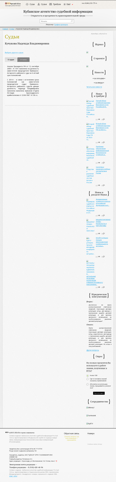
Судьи (44, 4)
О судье (11, 60)
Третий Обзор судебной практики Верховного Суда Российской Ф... (103, 104)
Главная (5, 29)
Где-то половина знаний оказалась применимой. (98, 380)
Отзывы (23, 60)
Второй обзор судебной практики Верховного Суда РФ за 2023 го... (103, 127)
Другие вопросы (92, 350)
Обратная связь (71, 433)
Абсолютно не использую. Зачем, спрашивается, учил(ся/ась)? (100, 386)
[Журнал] (87, 52)
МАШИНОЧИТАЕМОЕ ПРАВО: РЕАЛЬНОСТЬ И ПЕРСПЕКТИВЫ (103, 223)
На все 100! (93, 375)
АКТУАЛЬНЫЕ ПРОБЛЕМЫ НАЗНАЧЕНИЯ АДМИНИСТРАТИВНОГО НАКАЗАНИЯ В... (94, 280)
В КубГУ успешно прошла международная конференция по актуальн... (102, 242)
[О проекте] (87, 66)
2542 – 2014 (13, 476)
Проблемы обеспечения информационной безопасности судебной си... (102, 150)
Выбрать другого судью (14, 52)
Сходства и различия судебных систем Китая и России (103, 170)
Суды (32, 4)
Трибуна (57, 4)
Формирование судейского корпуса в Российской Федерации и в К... (103, 202)
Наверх (90, 433)
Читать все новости (94, 87)
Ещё (68, 4)
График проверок (61, 24)
